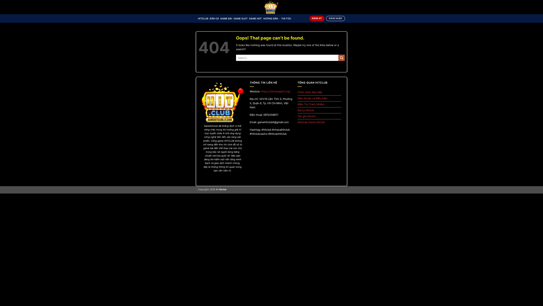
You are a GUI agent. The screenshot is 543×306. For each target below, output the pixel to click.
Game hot (255, 18)
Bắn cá (214, 18)
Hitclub (203, 18)
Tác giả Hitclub (306, 116)
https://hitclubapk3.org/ (275, 91)
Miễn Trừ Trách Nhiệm (311, 104)
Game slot (241, 18)
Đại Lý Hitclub (306, 110)
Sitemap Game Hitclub (311, 122)
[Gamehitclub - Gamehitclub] (271, 7)
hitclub (222, 189)
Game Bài (226, 18)
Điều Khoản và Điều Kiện (312, 98)
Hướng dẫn (270, 18)
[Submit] (341, 58)
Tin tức (286, 18)
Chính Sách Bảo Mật (310, 92)
